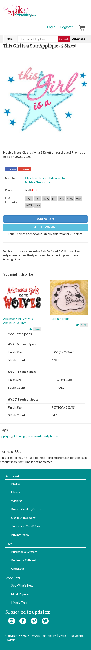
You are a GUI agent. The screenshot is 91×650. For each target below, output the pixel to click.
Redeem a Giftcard (23, 560)
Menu (10, 38)
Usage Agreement (23, 517)
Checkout (17, 568)
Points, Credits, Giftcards (28, 509)
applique (5, 436)
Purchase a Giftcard (24, 551)
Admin (11, 640)
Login (51, 26)
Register (66, 26)
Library (15, 492)
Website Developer (72, 635)
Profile (15, 483)
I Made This (19, 602)
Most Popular (20, 594)
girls (15, 436)
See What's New (22, 585)
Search (64, 39)
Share (12, 169)
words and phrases (46, 436)
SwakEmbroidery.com (35, 12)
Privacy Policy (20, 534)
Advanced (78, 39)
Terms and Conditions (25, 526)
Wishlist (16, 501)
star (30, 436)
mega (22, 436)
